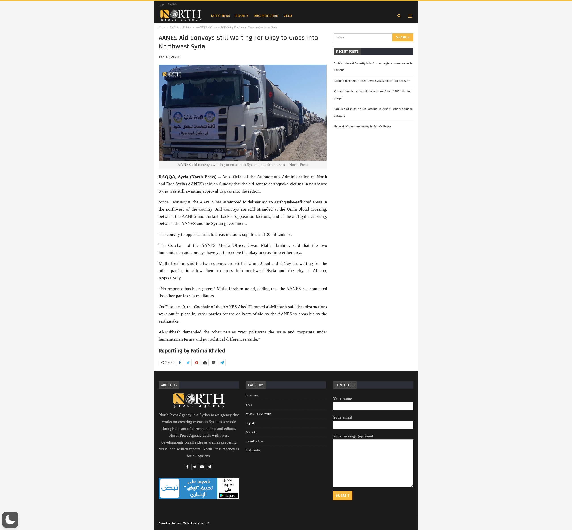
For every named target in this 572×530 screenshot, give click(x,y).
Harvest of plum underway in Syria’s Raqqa (362, 126)
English (172, 4)
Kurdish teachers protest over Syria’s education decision (372, 81)
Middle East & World (258, 413)
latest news (220, 16)
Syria (249, 404)
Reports (250, 423)
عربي (162, 4)
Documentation (266, 16)
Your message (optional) (353, 436)
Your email (342, 417)
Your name (342, 398)
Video (288, 16)
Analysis (251, 432)
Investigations (254, 441)
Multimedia (253, 450)
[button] (10, 520)
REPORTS (241, 16)
